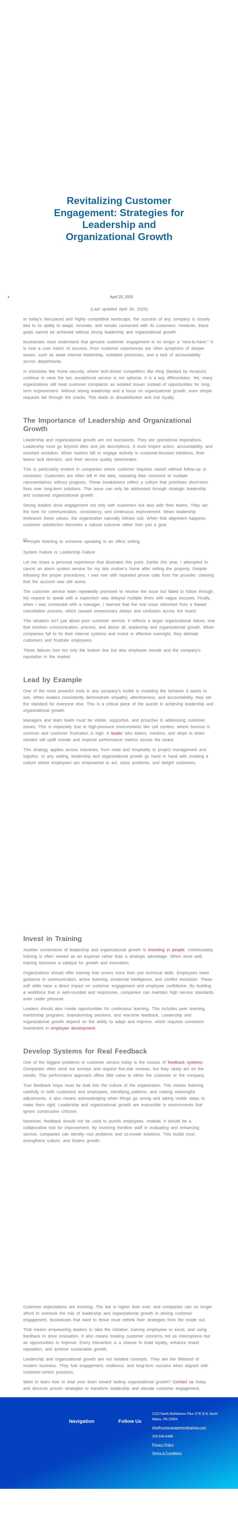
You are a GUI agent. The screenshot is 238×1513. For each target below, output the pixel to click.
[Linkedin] (120, 1434)
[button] (230, 20)
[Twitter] (120, 1460)
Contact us (183, 1382)
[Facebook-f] (120, 1447)
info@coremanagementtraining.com (179, 1428)
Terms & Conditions (167, 1453)
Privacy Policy (163, 1445)
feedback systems (185, 1062)
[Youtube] (133, 1447)
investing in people (166, 950)
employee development (73, 1028)
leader (117, 733)
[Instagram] (133, 1434)
